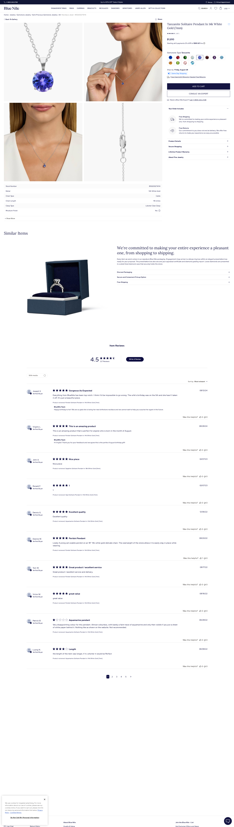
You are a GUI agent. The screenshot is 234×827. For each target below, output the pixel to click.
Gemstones (127, 8)
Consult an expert (198, 94)
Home (6, 15)
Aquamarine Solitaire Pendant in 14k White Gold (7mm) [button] (83, 521)
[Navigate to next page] (130, 677)
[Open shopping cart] (220, 8)
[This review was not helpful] (205, 417)
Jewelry (12, 15)
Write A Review (135, 359)
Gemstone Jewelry (24, 15)
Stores (210, 2)
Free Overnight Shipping (180, 77)
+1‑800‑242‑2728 (12, 2)
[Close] (44, 799)
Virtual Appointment (223, 2)
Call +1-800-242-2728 (198, 100)
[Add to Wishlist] (229, 24)
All (60, 15)
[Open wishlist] (215, 8)
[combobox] (197, 381)
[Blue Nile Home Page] (11, 8)
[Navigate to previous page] (103, 677)
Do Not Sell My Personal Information (24, 817)
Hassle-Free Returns (198, 77)
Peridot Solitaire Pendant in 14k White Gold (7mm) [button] (82, 402)
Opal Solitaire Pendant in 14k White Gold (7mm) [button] (81, 495)
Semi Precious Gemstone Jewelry (44, 15)
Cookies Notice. (16, 812)
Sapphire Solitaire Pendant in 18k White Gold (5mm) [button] (82, 468)
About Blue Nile (69, 822)
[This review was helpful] (200, 417)
